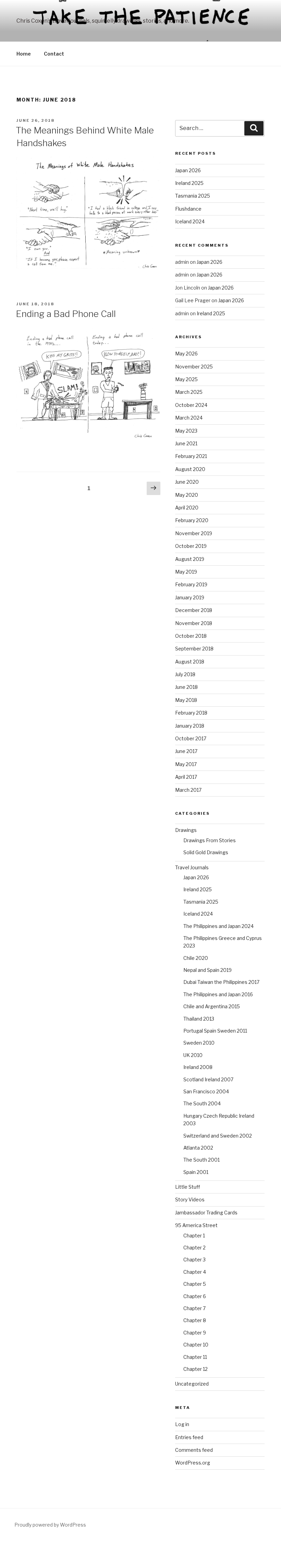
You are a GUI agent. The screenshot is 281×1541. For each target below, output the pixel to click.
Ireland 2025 (189, 183)
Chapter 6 (194, 1296)
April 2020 (186, 507)
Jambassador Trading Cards (206, 1212)
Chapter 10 (195, 1345)
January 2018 (189, 726)
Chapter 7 (194, 1308)
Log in (182, 1424)
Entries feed (189, 1437)
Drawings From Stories (209, 840)
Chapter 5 (194, 1284)
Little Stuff (187, 1187)
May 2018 (186, 700)
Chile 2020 (195, 958)
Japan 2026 (188, 170)
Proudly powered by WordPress (50, 1525)
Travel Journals (192, 867)
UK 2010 (193, 1055)
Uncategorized (192, 1384)
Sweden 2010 (199, 1043)
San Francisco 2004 (206, 1091)
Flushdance (188, 209)
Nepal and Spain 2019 (207, 970)
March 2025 (189, 392)
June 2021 (186, 443)
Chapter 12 (195, 1369)
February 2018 (191, 713)
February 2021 (191, 456)
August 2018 (189, 661)
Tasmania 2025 (192, 196)
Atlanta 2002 (198, 1148)
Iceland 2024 (190, 221)
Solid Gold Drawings (205, 852)
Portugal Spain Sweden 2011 (215, 1031)
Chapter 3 (194, 1259)
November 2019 (193, 533)
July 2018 (185, 674)
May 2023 (186, 431)
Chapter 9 (194, 1333)
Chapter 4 (194, 1272)
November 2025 (194, 366)
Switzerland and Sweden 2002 (217, 1136)
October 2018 (191, 636)
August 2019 (189, 559)
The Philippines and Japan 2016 (218, 994)
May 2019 (186, 572)
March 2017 (188, 790)
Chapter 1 (194, 1235)
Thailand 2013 (198, 1019)
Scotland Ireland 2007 (208, 1079)
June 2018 (186, 687)
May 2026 (186, 353)
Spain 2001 (195, 1172)
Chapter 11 (195, 1357)
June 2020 (187, 482)
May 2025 (186, 379)
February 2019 (191, 584)
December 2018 (193, 610)
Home (23, 54)
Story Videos (190, 1199)
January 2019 (189, 597)
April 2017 (186, 777)
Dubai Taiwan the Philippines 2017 (221, 982)
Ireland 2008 (197, 1067)
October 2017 (190, 738)
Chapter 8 (194, 1320)
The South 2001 (201, 1160)
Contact (54, 54)
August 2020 (190, 469)
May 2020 (186, 495)
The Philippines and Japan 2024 (218, 926)
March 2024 (189, 418)
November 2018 (193, 623)
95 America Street (196, 1225)
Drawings (186, 830)
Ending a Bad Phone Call (66, 313)
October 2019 (191, 546)
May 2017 (186, 764)
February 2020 (191, 520)
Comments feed (194, 1450)
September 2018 (194, 648)
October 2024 (191, 405)
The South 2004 (202, 1103)
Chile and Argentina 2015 (211, 1006)
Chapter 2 (194, 1247)
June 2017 (186, 751)
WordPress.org (192, 1463)
